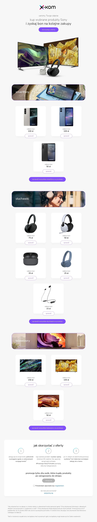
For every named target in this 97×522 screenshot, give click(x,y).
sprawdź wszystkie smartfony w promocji (47, 179)
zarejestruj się (48, 493)
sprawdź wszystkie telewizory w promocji (47, 428)
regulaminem (59, 486)
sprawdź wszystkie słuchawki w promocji (47, 321)
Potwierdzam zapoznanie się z (49, 486)
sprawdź (31, 136)
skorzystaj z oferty (48, 29)
